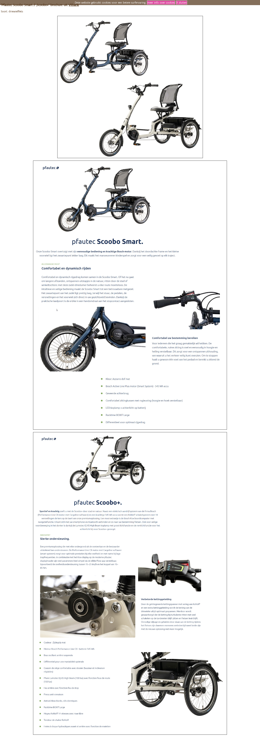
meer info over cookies (161, 2)
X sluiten (181, 2)
